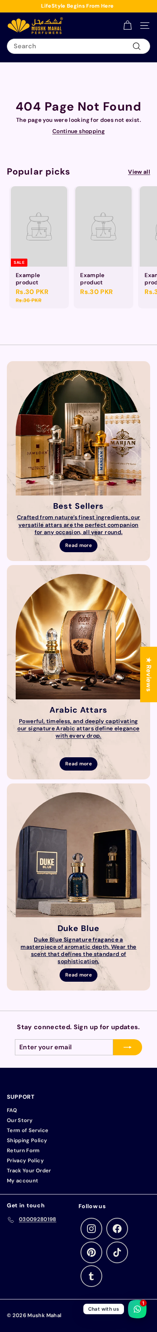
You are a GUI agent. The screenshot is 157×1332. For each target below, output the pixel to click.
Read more (78, 545)
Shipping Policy (27, 1140)
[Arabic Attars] (78, 636)
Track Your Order (29, 1170)
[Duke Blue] (78, 855)
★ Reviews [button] (149, 674)
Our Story (20, 1120)
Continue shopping (78, 131)
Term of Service (27, 1130)
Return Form (23, 1150)
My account (23, 1180)
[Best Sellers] (78, 432)
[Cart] (127, 25)
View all (139, 171)
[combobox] (78, 46)
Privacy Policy (25, 1160)
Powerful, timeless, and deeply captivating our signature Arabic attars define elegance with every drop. (78, 728)
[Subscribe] (127, 1047)
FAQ (12, 1110)
